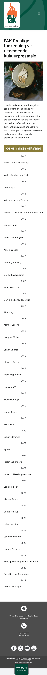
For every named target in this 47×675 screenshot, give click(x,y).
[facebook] (14, 648)
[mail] (34, 648)
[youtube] (27, 648)
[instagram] (20, 648)
